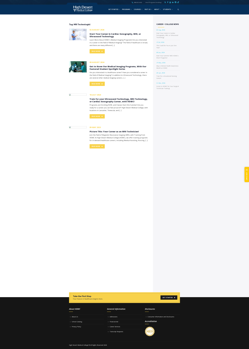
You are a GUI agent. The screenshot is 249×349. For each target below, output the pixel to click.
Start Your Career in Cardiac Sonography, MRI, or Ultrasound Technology (115, 35)
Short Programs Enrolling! (153, 2)
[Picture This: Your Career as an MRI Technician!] (78, 199)
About (156, 9)
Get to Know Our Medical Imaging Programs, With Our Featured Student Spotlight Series (118, 67)
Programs (126, 9)
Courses (137, 9)
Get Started (113, 9)
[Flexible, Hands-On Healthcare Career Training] (83, 8)
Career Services (115, 327)
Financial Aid (114, 322)
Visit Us (147, 9)
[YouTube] (170, 2)
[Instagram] (175, 2)
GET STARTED (168, 297)
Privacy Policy (76, 327)
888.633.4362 (138, 2)
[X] (165, 2)
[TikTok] (178, 2)
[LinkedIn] (173, 2)
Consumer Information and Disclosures (161, 317)
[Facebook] (167, 2)
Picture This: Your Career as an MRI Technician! (114, 131)
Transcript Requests (116, 331)
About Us (75, 317)
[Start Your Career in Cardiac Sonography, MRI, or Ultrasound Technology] (78, 34)
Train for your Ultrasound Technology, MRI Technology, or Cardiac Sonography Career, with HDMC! (119, 100)
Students (167, 9)
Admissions (113, 317)
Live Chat (247, 176)
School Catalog (77, 322)
